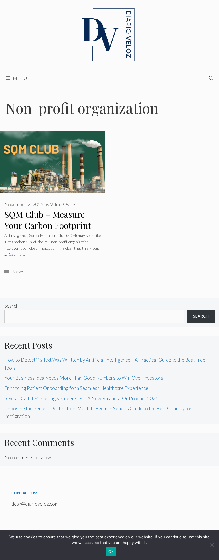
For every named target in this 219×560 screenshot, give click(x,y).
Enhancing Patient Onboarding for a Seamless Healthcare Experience (76, 388)
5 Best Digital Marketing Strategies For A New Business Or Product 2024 (81, 398)
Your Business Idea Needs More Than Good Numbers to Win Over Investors (83, 378)
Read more (16, 254)
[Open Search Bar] (211, 78)
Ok (110, 551)
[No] (212, 545)
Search (11, 306)
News (18, 271)
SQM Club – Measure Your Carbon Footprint (47, 220)
